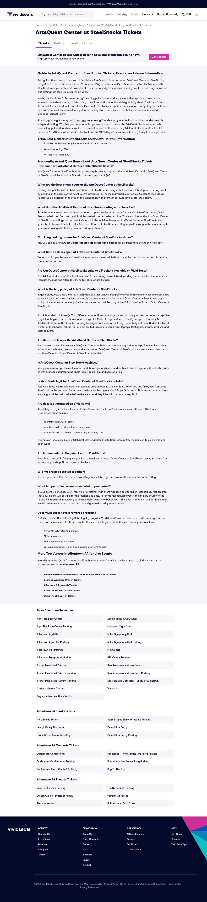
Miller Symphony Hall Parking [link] (124, 642)
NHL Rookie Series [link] (47, 719)
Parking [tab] (59, 43)
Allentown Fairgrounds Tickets (60, 585)
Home (39, 25)
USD (188, 14)
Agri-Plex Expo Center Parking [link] (54, 626)
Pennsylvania (78, 25)
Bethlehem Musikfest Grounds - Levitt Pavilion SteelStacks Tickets (80, 574)
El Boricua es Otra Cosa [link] (121, 803)
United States (60, 25)
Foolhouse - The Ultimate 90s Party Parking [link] (132, 753)
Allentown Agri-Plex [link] (48, 634)
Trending (122, 14)
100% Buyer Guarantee (117, 4)
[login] (196, 14)
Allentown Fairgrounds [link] (50, 649)
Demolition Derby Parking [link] (122, 735)
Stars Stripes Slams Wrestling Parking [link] (128, 719)
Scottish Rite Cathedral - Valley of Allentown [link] (133, 680)
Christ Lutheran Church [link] (50, 688)
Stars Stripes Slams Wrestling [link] (54, 735)
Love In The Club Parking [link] (51, 788)
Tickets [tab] (43, 43)
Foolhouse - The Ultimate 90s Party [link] (57, 769)
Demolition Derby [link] (117, 727)
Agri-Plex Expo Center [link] (49, 618)
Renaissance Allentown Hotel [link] (124, 665)
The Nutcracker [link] (45, 803)
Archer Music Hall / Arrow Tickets (62, 590)
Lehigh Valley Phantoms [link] (50, 727)
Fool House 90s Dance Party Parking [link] (128, 761)
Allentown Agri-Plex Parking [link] (53, 642)
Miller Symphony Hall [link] (119, 634)
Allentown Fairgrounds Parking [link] (54, 657)
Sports (134, 14)
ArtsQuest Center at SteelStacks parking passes (87, 242)
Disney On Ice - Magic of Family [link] (55, 795)
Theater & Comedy (167, 14)
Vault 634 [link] (112, 688)
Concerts (147, 14)
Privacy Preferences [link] (89, 887)
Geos (48, 25)
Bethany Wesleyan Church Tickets (63, 580)
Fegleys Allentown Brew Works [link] (54, 696)
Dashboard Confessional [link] (51, 753)
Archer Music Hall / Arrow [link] (51, 665)
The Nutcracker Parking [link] (120, 788)
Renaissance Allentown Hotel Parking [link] (128, 673)
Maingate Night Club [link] (119, 626)
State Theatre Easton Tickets (60, 596)
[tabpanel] (103, 56)
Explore (109, 14)
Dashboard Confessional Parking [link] (56, 761)
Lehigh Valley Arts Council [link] (122, 618)
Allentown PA (95, 25)
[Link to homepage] (21, 14)
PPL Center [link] (113, 649)
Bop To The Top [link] (116, 769)
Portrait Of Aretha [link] (117, 795)
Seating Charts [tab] (81, 43)
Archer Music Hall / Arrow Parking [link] (56, 673)
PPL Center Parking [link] (118, 657)
